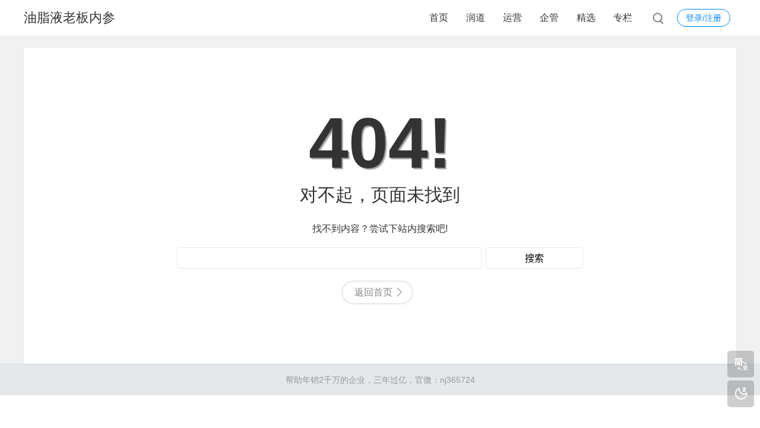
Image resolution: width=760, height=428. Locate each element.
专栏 (622, 17)
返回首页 (373, 292)
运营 (512, 17)
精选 (586, 17)
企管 (549, 17)
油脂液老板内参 (69, 17)
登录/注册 (703, 18)
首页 (438, 17)
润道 (475, 17)
